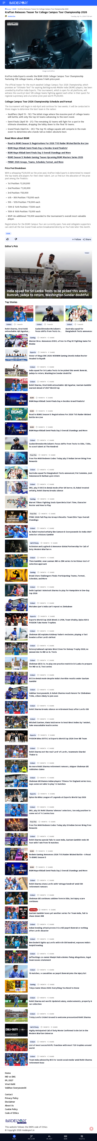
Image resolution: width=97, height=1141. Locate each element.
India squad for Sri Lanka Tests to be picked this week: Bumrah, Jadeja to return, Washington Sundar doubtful (48, 293)
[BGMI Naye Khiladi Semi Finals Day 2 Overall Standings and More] (16, 868)
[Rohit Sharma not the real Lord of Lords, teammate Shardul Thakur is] (16, 751)
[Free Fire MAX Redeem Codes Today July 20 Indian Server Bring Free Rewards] (16, 824)
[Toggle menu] (4, 3)
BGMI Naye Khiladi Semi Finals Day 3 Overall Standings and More (39, 152)
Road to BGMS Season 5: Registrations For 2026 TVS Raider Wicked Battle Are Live (48, 143)
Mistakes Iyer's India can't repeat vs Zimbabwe (50, 606)
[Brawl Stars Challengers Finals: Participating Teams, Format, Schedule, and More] (16, 575)
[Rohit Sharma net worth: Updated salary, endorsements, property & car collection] (16, 1000)
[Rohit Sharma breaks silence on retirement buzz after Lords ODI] (16, 707)
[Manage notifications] (91, 1129)
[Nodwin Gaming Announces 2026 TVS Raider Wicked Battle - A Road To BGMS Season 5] (16, 854)
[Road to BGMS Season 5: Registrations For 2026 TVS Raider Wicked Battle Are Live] (16, 414)
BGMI (8, 233)
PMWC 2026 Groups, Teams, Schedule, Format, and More (35, 162)
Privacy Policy (11, 1098)
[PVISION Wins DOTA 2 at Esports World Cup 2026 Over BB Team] (16, 736)
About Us (9, 1105)
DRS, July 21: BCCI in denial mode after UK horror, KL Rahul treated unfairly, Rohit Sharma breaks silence (59, 489)
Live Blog (33, 910)
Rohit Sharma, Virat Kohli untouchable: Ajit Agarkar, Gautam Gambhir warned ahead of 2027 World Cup (19, 329)
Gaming (32, 338)
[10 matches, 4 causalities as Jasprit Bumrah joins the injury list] (16, 971)
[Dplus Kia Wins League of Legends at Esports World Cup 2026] (16, 795)
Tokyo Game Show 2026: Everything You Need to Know (54, 988)
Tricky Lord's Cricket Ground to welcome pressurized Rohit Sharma (60, 1017)
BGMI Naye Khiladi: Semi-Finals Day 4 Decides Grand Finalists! (37, 148)
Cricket (87, 253)
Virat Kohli (10, 1084)
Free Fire (33, 455)
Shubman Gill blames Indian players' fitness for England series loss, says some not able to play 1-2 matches (60, 782)
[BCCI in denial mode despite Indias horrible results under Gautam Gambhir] (16, 678)
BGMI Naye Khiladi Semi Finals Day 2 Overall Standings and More (58, 870)
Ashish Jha (11, 16)
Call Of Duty (34, 543)
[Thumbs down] (16, 239)
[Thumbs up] (7, 239)
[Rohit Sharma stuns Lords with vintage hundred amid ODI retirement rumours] (16, 883)
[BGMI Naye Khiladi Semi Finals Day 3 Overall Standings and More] (16, 428)
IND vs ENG (10, 1076)
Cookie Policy (11, 1109)
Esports (33, 352)
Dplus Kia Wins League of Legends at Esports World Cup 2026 (57, 797)
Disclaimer (10, 1101)
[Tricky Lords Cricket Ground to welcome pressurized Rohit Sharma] (16, 1015)
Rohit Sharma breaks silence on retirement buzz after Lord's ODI (59, 709)
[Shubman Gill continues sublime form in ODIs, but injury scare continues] (16, 898)
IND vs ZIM (31, 1139)
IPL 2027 (9, 1080)
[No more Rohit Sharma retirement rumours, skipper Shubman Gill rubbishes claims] (16, 766)
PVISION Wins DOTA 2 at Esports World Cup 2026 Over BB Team (58, 738)
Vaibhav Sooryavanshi (15, 1087)
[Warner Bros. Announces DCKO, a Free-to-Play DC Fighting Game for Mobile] (16, 340)
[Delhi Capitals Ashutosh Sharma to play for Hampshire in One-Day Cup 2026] (16, 590)
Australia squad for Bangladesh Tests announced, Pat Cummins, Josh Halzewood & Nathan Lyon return (79, 329)
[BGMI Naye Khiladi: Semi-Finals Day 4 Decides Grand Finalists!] (16, 399)
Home (8, 1073)
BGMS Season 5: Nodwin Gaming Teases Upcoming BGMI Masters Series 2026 (45, 157)
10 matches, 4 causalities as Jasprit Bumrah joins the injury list (57, 973)
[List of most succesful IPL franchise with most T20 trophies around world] (16, 1044)
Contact (9, 1094)
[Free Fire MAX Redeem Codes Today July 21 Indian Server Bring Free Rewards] (16, 458)
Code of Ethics (12, 1113)
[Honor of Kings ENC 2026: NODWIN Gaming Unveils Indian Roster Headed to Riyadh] (16, 355)
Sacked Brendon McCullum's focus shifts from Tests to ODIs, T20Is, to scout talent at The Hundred (49, 329)
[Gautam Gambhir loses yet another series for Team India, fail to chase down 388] (16, 912)
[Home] (19, 3)
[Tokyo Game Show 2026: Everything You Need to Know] (16, 986)
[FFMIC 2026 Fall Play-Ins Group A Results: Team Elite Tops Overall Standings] (16, 516)
